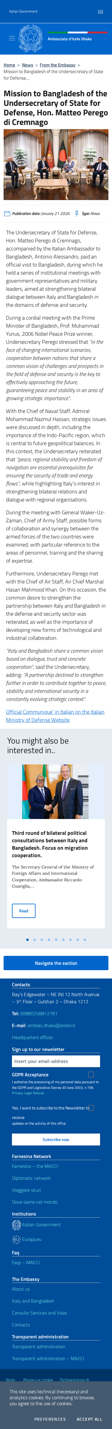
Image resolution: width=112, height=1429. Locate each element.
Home (9, 64)
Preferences (50, 1419)
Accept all (89, 1419)
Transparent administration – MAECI (48, 1358)
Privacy (17, 1093)
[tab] (27, 940)
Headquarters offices (32, 1037)
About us (21, 1288)
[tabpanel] (56, 849)
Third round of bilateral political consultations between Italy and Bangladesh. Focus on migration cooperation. (50, 844)
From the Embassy (57, 64)
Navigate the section (56, 963)
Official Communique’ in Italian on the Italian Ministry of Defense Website (55, 716)
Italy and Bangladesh (33, 1300)
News (27, 64)
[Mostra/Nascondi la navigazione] (12, 38)
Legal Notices (34, 1093)
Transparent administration (38, 1346)
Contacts (21, 1324)
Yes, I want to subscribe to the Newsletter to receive (51, 1109)
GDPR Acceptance (30, 1074)
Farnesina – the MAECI (35, 1166)
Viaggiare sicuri (26, 1189)
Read (27, 910)
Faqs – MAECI (26, 1262)
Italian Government (23, 11)
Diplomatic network (31, 1178)
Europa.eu (31, 1239)
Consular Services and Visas (39, 1312)
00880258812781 (39, 1013)
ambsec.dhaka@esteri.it (51, 1025)
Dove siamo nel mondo (34, 1201)
